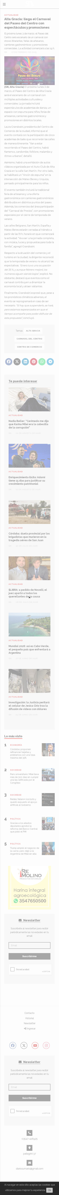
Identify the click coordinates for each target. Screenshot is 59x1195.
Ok (49, 1190)
